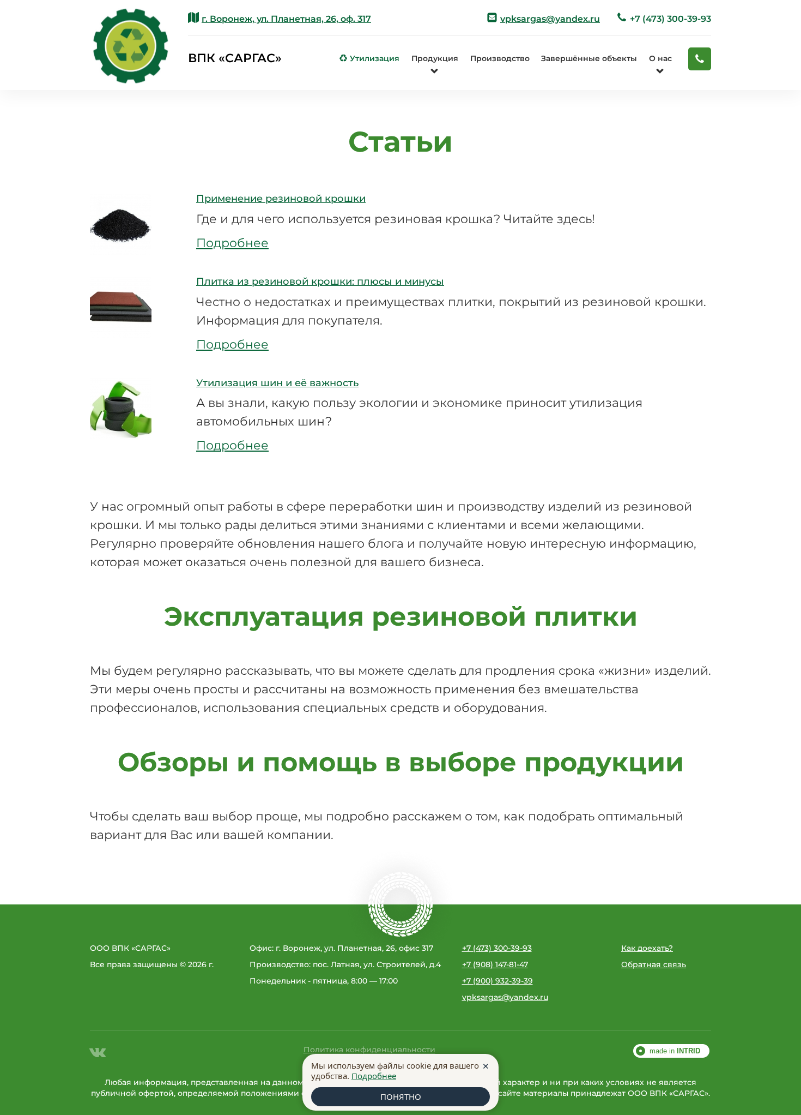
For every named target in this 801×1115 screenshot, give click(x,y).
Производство (500, 58)
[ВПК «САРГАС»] (131, 45)
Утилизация (369, 58)
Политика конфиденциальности (369, 1049)
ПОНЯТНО (400, 1096)
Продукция (434, 58)
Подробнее (232, 243)
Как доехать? (647, 948)
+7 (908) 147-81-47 (495, 964)
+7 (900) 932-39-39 (497, 981)
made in (675, 1051)
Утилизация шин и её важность (277, 383)
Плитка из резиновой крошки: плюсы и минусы (320, 281)
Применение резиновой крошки (281, 199)
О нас (660, 58)
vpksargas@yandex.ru (505, 997)
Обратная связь (653, 964)
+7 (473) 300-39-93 (663, 18)
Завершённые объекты (589, 58)
